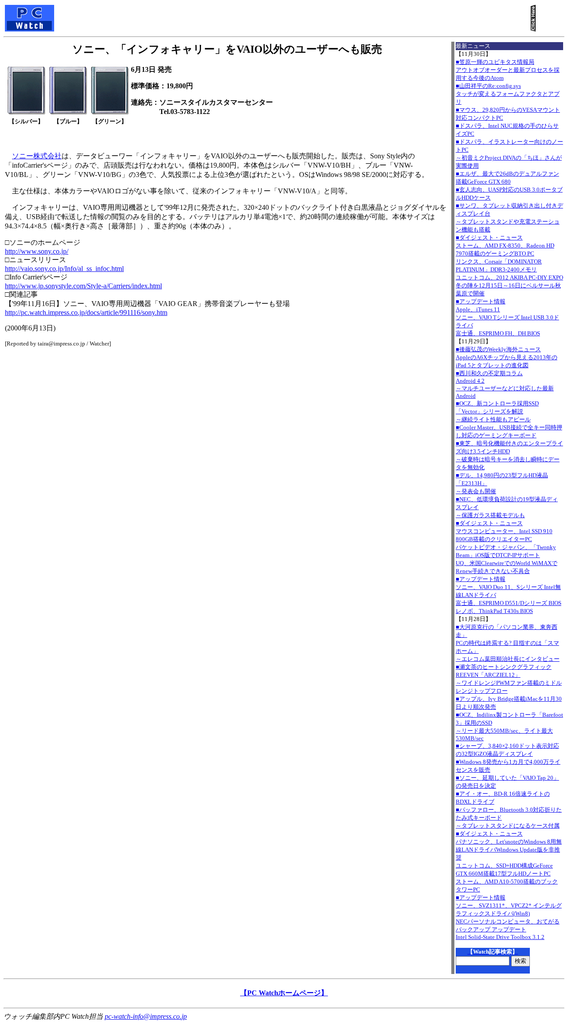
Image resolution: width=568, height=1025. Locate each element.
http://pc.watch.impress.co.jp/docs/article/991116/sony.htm (86, 312)
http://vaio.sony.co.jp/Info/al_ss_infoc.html (64, 268)
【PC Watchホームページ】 (284, 993)
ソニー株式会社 (37, 156)
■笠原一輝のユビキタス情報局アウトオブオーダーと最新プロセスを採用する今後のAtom (508, 70)
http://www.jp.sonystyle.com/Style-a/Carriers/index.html (83, 286)
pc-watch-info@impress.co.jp (146, 1016)
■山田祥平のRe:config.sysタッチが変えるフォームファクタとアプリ (508, 93)
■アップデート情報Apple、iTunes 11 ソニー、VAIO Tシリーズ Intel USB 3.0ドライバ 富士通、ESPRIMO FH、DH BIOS (507, 317)
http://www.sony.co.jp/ (36, 251)
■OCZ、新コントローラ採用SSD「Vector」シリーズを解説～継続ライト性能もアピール (497, 411)
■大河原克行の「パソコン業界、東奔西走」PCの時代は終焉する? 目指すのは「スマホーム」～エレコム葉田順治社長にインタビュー (508, 643)
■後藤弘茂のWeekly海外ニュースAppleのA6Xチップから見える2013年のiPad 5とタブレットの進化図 (506, 357)
